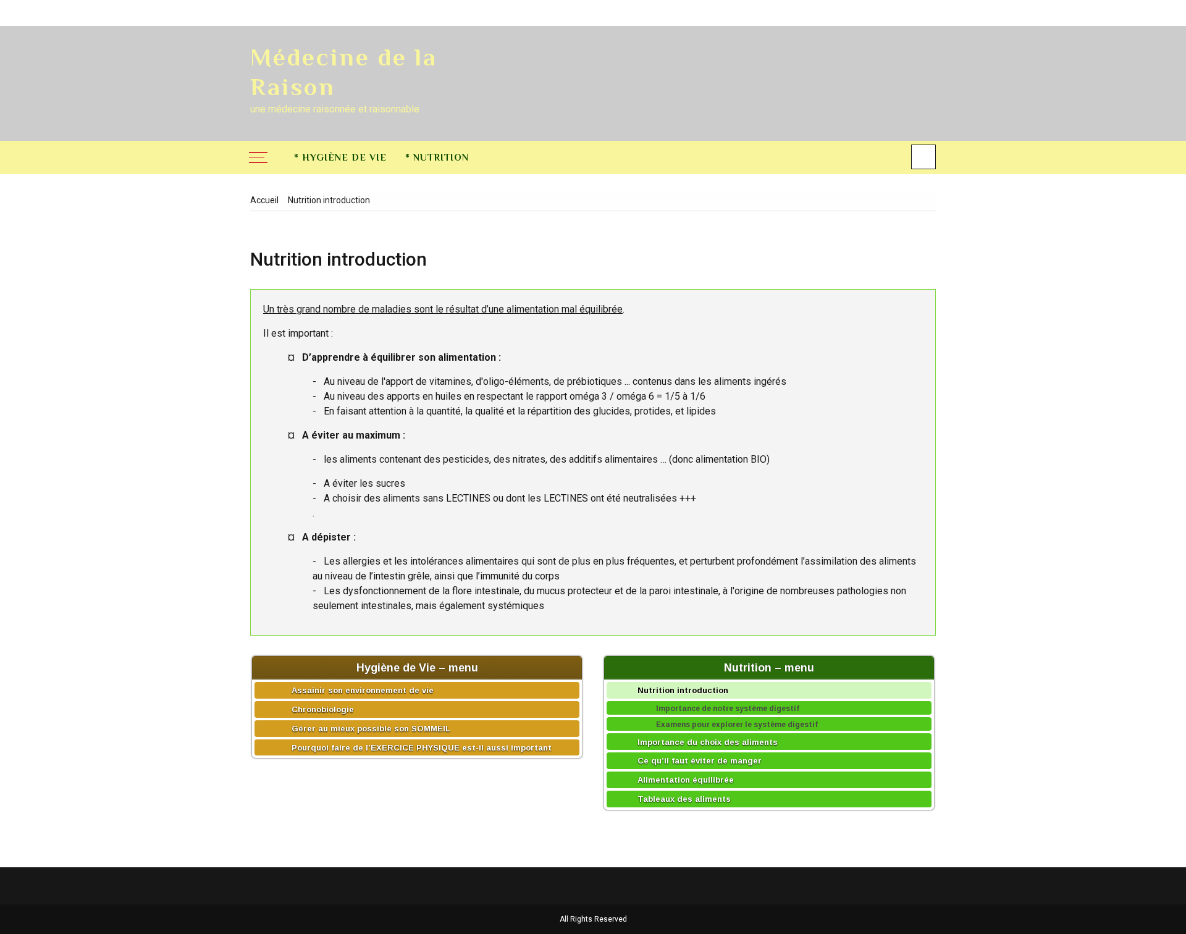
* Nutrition (437, 157)
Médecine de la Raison (343, 72)
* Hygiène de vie (340, 157)
